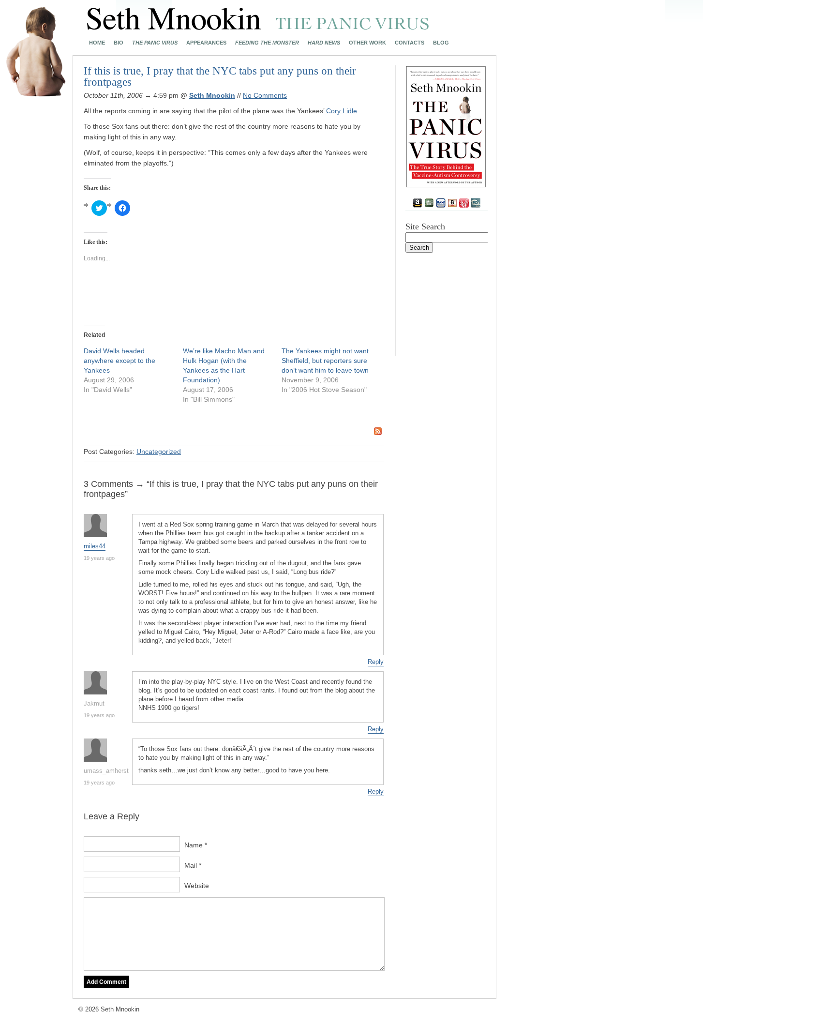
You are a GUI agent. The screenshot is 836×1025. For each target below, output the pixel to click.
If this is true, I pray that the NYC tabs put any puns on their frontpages (220, 76)
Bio (118, 42)
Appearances (206, 42)
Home (97, 42)
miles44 (94, 546)
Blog (441, 42)
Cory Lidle (341, 111)
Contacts (409, 42)
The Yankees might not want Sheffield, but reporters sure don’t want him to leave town (325, 360)
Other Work (367, 42)
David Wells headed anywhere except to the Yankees (119, 360)
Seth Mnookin (212, 95)
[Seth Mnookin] (258, 27)
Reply (376, 661)
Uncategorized (158, 451)
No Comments (265, 95)
